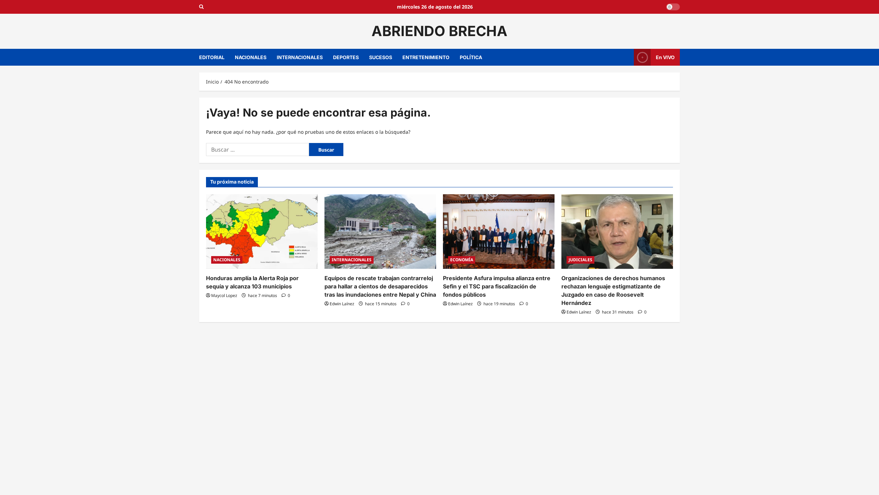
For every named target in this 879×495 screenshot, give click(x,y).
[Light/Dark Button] (673, 6)
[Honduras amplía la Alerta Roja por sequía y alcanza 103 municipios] (262, 231)
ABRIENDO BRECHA (439, 31)
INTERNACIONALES (300, 57)
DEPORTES (346, 57)
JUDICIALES (580, 260)
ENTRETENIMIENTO (425, 57)
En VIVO (665, 57)
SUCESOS (380, 57)
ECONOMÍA (461, 260)
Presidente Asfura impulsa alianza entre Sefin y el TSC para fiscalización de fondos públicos (496, 286)
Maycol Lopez (224, 295)
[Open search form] (201, 7)
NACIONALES (250, 57)
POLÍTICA (471, 57)
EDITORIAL (212, 57)
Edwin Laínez (342, 304)
